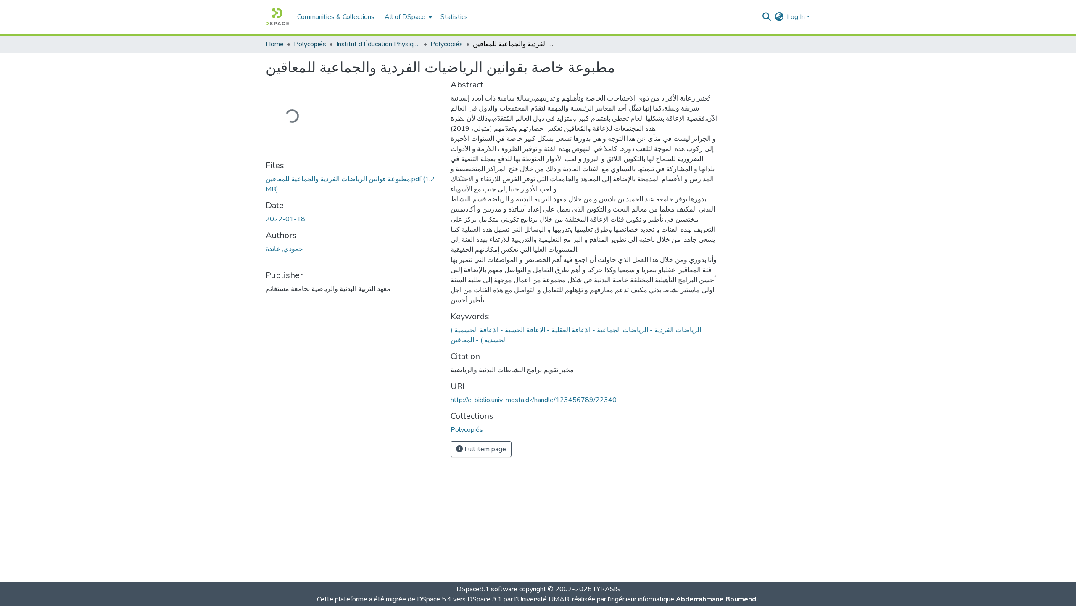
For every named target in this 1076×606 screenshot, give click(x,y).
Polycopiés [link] (310, 44)
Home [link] (275, 44)
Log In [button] (797, 16)
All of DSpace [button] (405, 16)
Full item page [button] (484, 449)
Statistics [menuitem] (454, 16)
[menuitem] (407, 17)
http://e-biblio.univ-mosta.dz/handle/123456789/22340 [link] (534, 400)
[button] (277, 16)
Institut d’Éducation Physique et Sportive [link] (378, 44)
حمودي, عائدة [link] (284, 249)
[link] (353, 184)
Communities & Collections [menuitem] (335, 16)
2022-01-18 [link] (285, 219)
